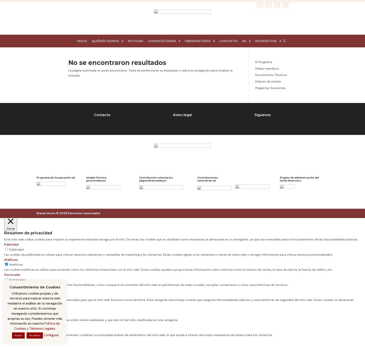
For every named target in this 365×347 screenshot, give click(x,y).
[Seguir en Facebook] (260, 4)
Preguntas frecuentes (270, 88)
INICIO (82, 41)
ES (244, 41)
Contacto (102, 115)
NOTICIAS (135, 41)
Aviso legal (182, 115)
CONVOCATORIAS (162, 41)
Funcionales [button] (12, 275)
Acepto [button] (18, 335)
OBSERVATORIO (198, 41)
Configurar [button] (51, 335)
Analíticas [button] (11, 260)
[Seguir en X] (277, 4)
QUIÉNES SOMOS (105, 41)
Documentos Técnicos (271, 75)
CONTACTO (228, 41)
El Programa (263, 62)
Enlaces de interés (268, 81)
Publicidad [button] (11, 244)
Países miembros (267, 68)
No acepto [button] (34, 335)
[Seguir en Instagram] (268, 4)
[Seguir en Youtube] (285, 4)
